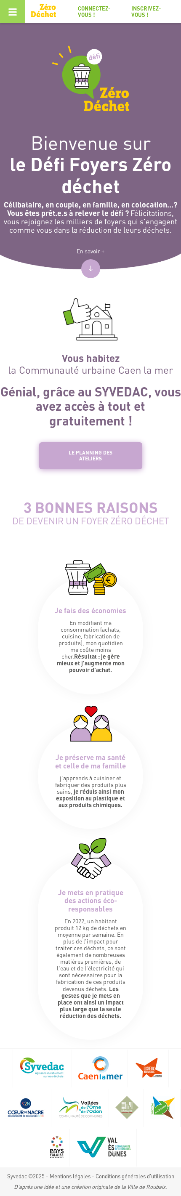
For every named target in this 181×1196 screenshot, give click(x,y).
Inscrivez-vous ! (146, 11)
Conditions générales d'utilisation (135, 1176)
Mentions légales (70, 1176)
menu (12, 11)
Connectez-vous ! (94, 11)
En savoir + (90, 251)
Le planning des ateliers (90, 455)
